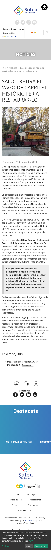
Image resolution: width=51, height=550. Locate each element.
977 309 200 (30, 520)
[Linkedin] (28, 394)
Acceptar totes (41, 546)
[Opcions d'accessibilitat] (44, 7)
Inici (4, 67)
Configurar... (7, 546)
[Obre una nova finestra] (17, 22)
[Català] (32, 32)
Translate (11, 36)
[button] (3, 3)
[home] (25, 10)
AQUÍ (31, 541)
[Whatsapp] (35, 394)
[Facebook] (15, 394)
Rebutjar (29, 546)
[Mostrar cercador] (47, 32)
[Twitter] (22, 394)
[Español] (35, 32)
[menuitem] (31, 32)
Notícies (13, 67)
